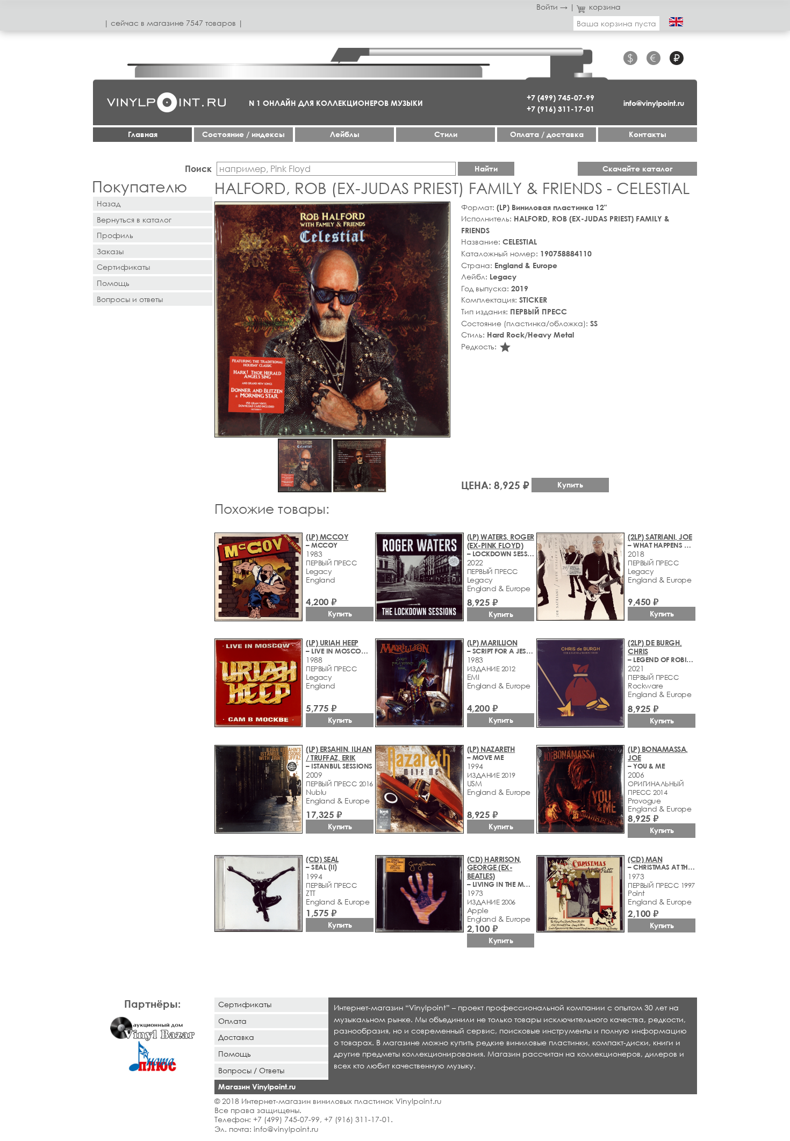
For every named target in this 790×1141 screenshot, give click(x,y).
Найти (486, 168)
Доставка (236, 1037)
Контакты (647, 134)
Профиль (115, 235)
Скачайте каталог (637, 168)
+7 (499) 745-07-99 (560, 97)
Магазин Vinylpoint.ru (257, 1086)
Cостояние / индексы (243, 134)
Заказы (110, 251)
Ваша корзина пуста (616, 23)
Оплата (232, 1020)
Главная (142, 134)
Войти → (552, 6)
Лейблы (345, 134)
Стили (445, 134)
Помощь (113, 283)
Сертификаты (123, 266)
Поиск (198, 168)
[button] (440, 211)
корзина (605, 6)
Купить (570, 484)
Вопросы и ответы (130, 299)
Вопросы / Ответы (251, 1070)
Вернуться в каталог (134, 219)
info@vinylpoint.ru (653, 102)
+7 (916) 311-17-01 (560, 108)
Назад (108, 203)
